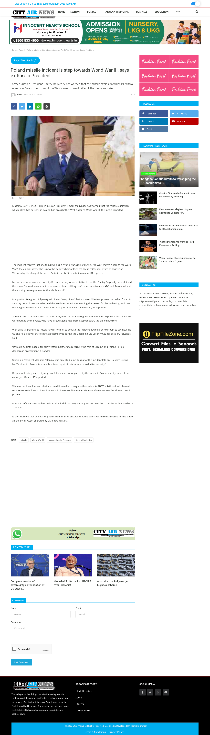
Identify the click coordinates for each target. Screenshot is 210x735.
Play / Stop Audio (24, 60)
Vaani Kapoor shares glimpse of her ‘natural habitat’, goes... (177, 260)
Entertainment (83, 710)
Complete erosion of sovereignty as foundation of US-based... (27, 585)
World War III (38, 440)
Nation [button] (75, 11)
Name (14, 608)
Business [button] (142, 11)
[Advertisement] (73, 240)
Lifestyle (79, 703)
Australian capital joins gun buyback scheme (113, 583)
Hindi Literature (84, 691)
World (22, 50)
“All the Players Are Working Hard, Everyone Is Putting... (176, 244)
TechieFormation (139, 725)
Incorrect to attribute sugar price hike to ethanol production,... (178, 227)
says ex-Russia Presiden (60, 440)
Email (78, 608)
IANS (19, 94)
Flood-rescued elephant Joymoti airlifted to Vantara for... (176, 211)
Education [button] (162, 11)
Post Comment (21, 662)
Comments (18, 600)
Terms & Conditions (95, 732)
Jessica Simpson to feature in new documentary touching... (177, 195)
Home (61, 11)
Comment (16, 622)
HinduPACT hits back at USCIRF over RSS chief (72, 583)
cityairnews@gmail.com (152, 301)
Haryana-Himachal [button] (116, 11)
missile (24, 440)
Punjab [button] (92, 11)
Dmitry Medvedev (84, 440)
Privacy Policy (116, 732)
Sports (79, 697)
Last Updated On (45, 3)
